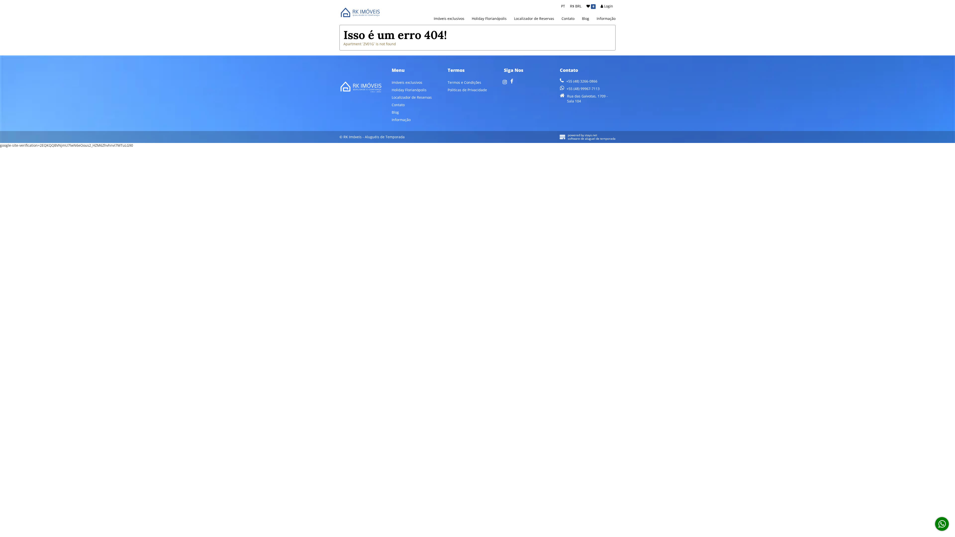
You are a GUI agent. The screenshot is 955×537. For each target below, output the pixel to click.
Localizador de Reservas (534, 18)
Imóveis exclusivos (449, 18)
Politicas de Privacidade (467, 90)
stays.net (591, 135)
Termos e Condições (464, 82)
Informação (606, 18)
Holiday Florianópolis (489, 18)
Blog (585, 18)
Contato (568, 18)
